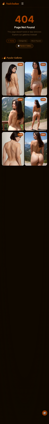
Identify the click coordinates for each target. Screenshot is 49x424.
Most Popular (36, 41)
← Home (11, 41)
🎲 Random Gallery (24, 46)
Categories (23, 41)
